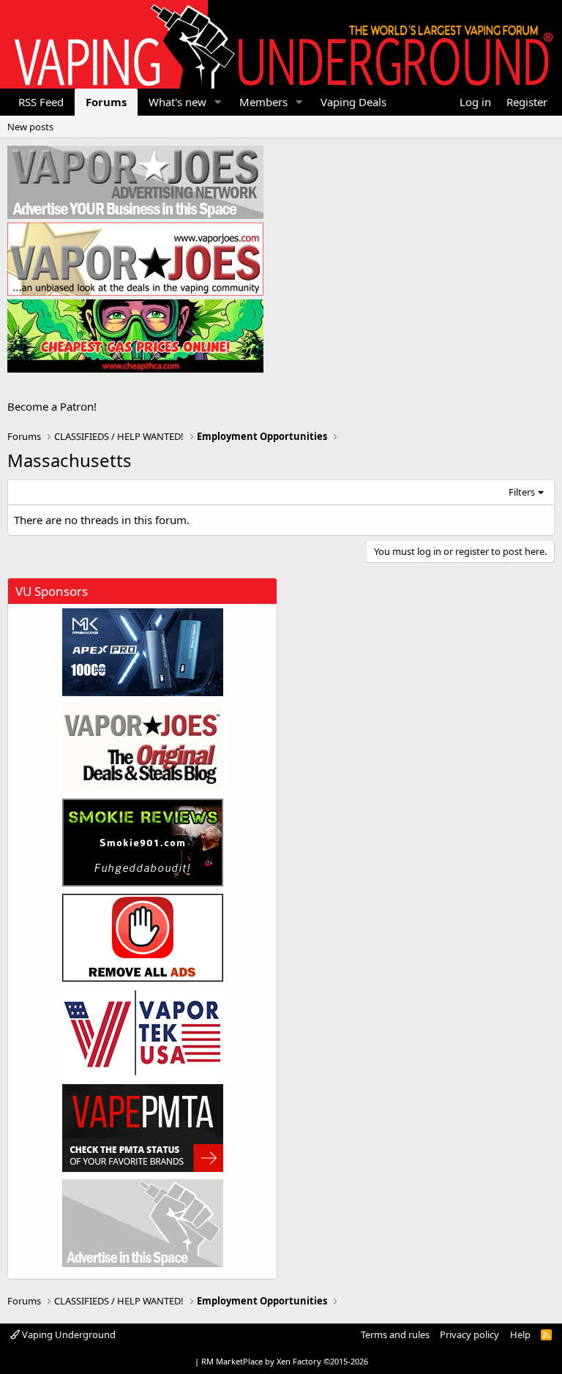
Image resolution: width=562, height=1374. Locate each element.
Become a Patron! (52, 406)
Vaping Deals (353, 101)
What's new (177, 101)
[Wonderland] (142, 1033)
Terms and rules (395, 1334)
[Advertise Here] (142, 1223)
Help (520, 1334)
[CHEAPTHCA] (135, 336)
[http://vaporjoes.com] (135, 259)
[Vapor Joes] (142, 747)
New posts (30, 126)
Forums (106, 101)
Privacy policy (469, 1334)
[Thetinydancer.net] (142, 652)
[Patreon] (142, 938)
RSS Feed (41, 101)
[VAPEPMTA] (142, 1128)
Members (263, 101)
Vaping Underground (68, 1334)
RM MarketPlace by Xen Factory (284, 1361)
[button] (218, 102)
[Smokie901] (142, 842)
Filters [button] (522, 492)
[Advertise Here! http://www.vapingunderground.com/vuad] (135, 182)
